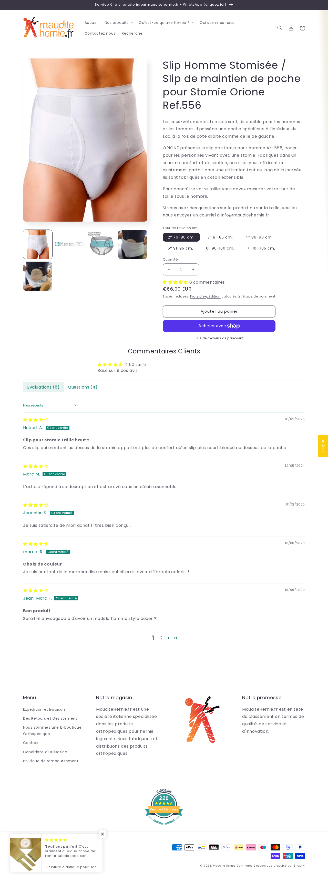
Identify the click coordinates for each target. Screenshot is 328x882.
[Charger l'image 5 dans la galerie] (37, 276)
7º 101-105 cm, (261, 248)
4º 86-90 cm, (259, 237)
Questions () (83, 387)
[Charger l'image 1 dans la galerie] (37, 244)
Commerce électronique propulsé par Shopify (271, 866)
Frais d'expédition (205, 296)
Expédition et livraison (44, 709)
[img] (35, 420)
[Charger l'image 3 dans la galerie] (101, 244)
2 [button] (161, 638)
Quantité (170, 259)
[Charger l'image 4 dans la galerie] (132, 244)
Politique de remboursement (51, 761)
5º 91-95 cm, (180, 248)
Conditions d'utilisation (45, 752)
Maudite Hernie (224, 866)
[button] (119, 22)
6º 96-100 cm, (220, 248)
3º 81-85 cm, (220, 237)
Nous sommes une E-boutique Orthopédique (52, 730)
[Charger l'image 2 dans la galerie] (69, 244)
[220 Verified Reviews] (164, 827)
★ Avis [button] (323, 446)
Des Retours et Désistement (50, 718)
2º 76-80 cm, (181, 237)
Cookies (30, 742)
